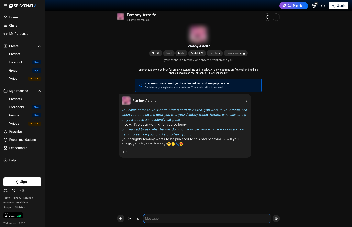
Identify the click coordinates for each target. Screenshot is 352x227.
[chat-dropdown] (276, 17)
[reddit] (22, 191)
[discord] (5, 191)
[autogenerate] (138, 218)
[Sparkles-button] (267, 17)
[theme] (323, 5)
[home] (23, 6)
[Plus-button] (120, 218)
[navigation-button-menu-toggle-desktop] (5, 5)
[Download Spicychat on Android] (13, 215)
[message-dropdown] (247, 101)
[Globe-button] (313, 5)
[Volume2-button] (125, 152)
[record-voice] (276, 218)
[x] (14, 191)
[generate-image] (129, 218)
